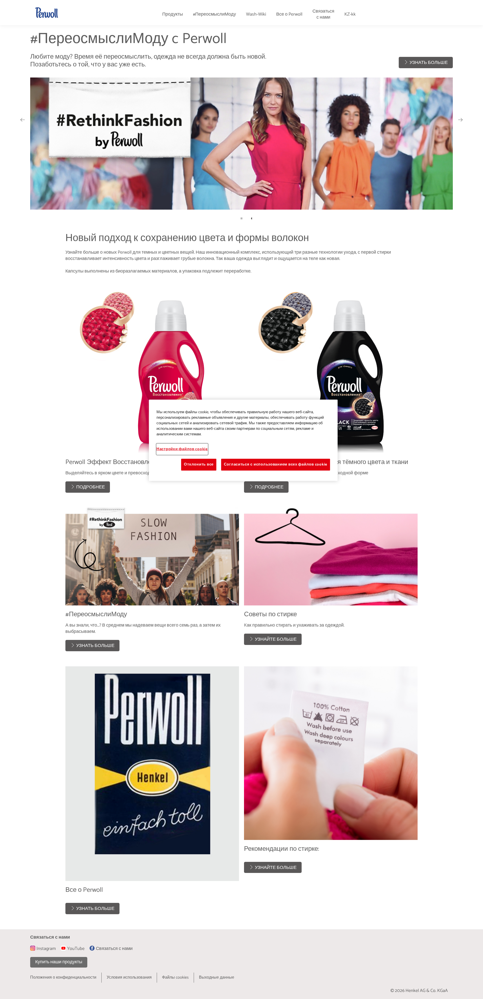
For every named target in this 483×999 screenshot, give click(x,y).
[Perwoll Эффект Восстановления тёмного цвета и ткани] (331, 389)
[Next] (460, 120)
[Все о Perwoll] (152, 792)
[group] (241, 128)
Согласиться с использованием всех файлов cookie (275, 465)
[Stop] (241, 218)
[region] (243, 440)
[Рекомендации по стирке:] (331, 792)
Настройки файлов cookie (182, 449)
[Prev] (22, 120)
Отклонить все (199, 465)
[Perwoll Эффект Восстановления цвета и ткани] (152, 389)
